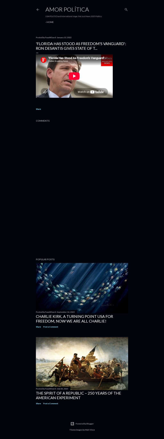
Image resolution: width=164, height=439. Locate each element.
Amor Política (67, 9)
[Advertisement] (82, 227)
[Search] (126, 9)
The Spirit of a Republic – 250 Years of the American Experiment (78, 395)
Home (50, 22)
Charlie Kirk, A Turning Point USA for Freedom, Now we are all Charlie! (74, 318)
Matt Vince (90, 430)
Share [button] (38, 109)
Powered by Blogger (85, 423)
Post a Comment (50, 327)
